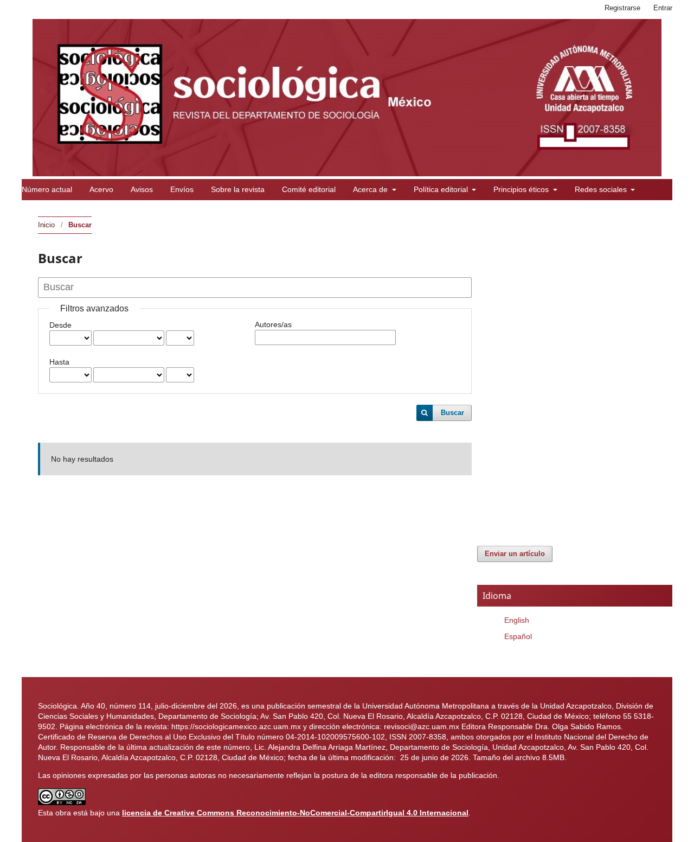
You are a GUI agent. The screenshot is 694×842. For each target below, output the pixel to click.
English (516, 620)
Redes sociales (602, 189)
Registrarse (622, 8)
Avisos (142, 189)
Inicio (46, 225)
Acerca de (371, 189)
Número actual (47, 189)
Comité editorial (309, 189)
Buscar (452, 413)
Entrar (662, 8)
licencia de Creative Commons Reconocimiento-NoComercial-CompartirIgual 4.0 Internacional (295, 812)
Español (518, 636)
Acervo (101, 189)
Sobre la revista (238, 189)
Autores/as (273, 324)
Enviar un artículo (515, 554)
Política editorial (442, 189)
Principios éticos (522, 189)
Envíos (182, 189)
